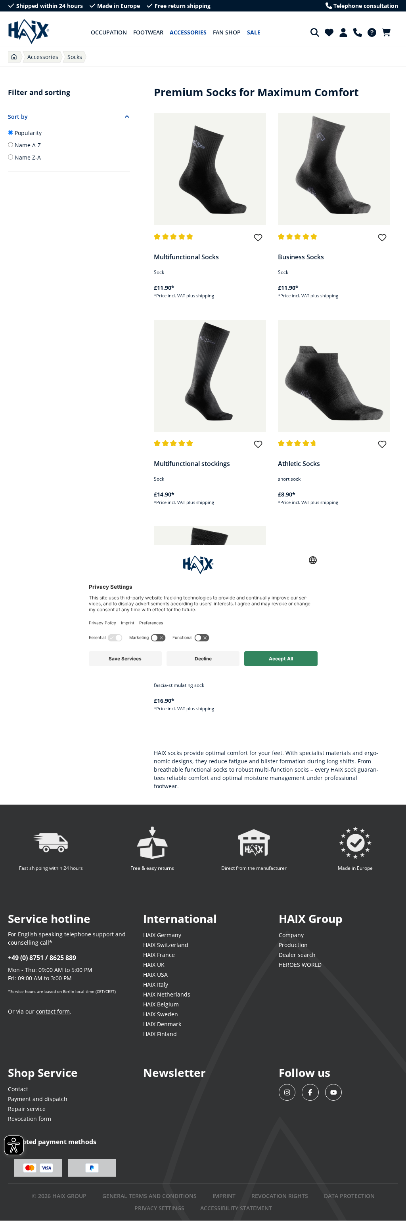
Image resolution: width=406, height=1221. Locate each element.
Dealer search (297, 955)
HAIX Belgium (161, 1004)
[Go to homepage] (29, 31)
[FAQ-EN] (372, 32)
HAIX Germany (162, 935)
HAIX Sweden (160, 1014)
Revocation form (29, 1118)
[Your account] (343, 32)
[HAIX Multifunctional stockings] (210, 376)
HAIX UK (154, 964)
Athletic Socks (299, 463)
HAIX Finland (160, 1034)
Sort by (18, 116)
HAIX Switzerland (165, 945)
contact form (53, 1011)
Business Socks (301, 257)
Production (293, 945)
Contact (18, 1089)
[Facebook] (310, 1092)
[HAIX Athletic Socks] (334, 376)
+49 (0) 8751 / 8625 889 (42, 957)
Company (291, 935)
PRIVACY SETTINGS (159, 1208)
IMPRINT (224, 1196)
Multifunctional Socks (186, 257)
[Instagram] (287, 1092)
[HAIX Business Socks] (334, 169)
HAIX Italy (155, 984)
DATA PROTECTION (349, 1196)
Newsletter (174, 1072)
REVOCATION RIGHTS (279, 1196)
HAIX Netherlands (166, 994)
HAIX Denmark (162, 1024)
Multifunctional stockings (192, 463)
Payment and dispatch (37, 1099)
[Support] (357, 32)
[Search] (315, 32)
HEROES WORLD (300, 964)
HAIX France (159, 955)
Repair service (27, 1109)
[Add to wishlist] (258, 241)
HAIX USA (155, 974)
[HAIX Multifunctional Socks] (210, 169)
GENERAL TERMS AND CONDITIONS (149, 1196)
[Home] (14, 57)
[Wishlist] (329, 32)
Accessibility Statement (236, 1208)
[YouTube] (333, 1092)
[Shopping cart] (388, 32)
